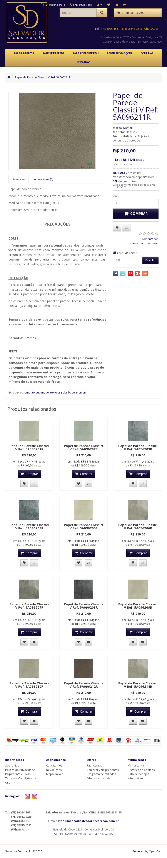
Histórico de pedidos (141, 770)
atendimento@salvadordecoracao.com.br (88, 821)
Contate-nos (54, 765)
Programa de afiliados (101, 774)
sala (64, 392)
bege (71, 392)
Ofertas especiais (98, 778)
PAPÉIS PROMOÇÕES (119, 53)
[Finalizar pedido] (124, 4)
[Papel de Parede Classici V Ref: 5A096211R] (57, 131)
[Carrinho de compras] (116, 4)
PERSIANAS (83, 62)
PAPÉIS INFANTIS (24, 53)
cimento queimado (36, 392)
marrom (81, 392)
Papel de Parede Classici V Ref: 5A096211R (42, 77)
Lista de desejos (138, 774)
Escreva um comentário (143, 243)
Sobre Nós (12, 765)
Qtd (115, 195)
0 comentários (149, 239)
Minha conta (136, 765)
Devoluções (54, 770)
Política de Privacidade (20, 770)
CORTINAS (146, 53)
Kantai (127, 128)
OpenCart (155, 851)
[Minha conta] (99, 4)
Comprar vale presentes (103, 770)
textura (55, 392)
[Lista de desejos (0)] (108, 4)
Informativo (135, 778)
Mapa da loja (54, 774)
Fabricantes (94, 765)
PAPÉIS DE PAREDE (53, 53)
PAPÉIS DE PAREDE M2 (86, 53)
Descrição (18, 179)
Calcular (150, 260)
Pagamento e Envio (18, 774)
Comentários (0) (42, 179)
